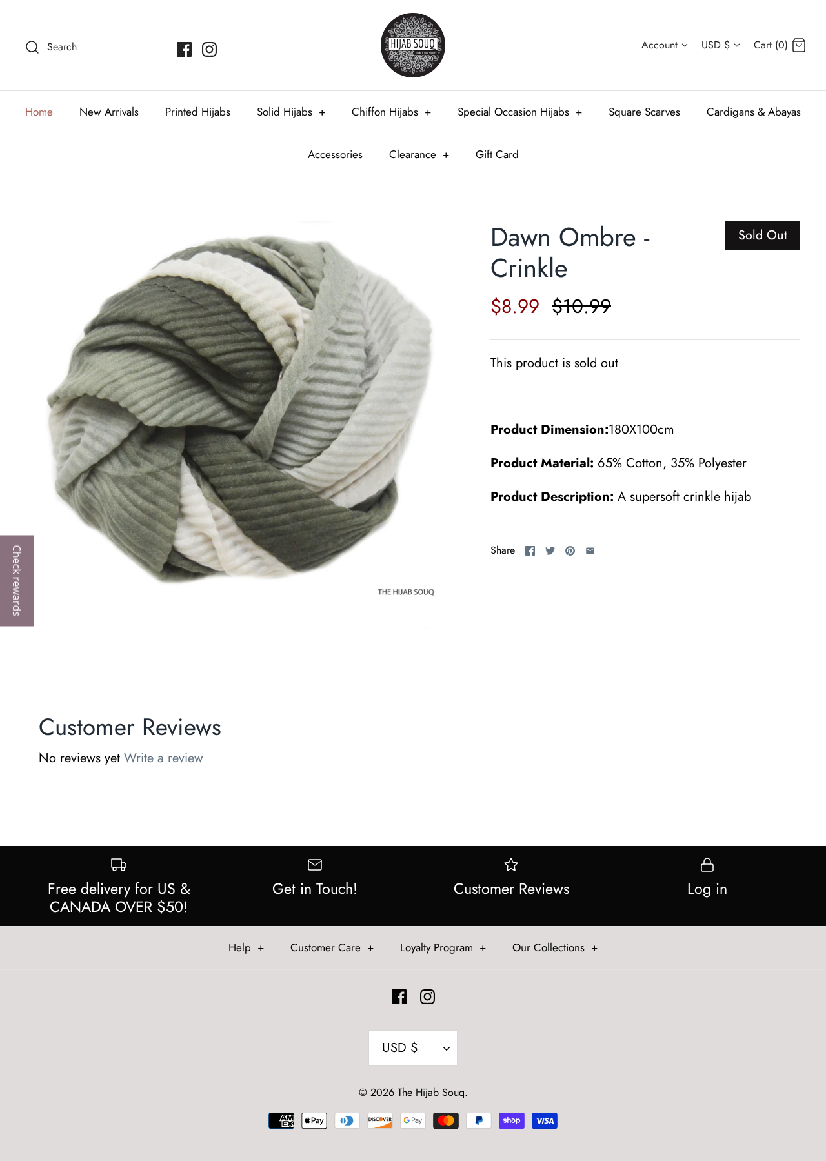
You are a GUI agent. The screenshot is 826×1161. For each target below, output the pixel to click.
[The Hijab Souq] (413, 45)
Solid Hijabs (291, 111)
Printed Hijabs (197, 111)
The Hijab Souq (431, 1092)
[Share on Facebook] (530, 551)
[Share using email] (590, 551)
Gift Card (497, 154)
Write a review (163, 758)
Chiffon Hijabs (391, 111)
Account (659, 44)
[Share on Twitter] (550, 551)
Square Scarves (644, 111)
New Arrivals (109, 111)
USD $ (715, 44)
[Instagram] (209, 49)
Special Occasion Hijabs (520, 111)
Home (39, 111)
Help (246, 947)
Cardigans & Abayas (754, 111)
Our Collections (555, 947)
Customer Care (332, 947)
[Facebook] (184, 49)
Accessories (335, 154)
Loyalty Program (443, 947)
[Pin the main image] (570, 551)
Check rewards (17, 580)
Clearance (419, 154)
